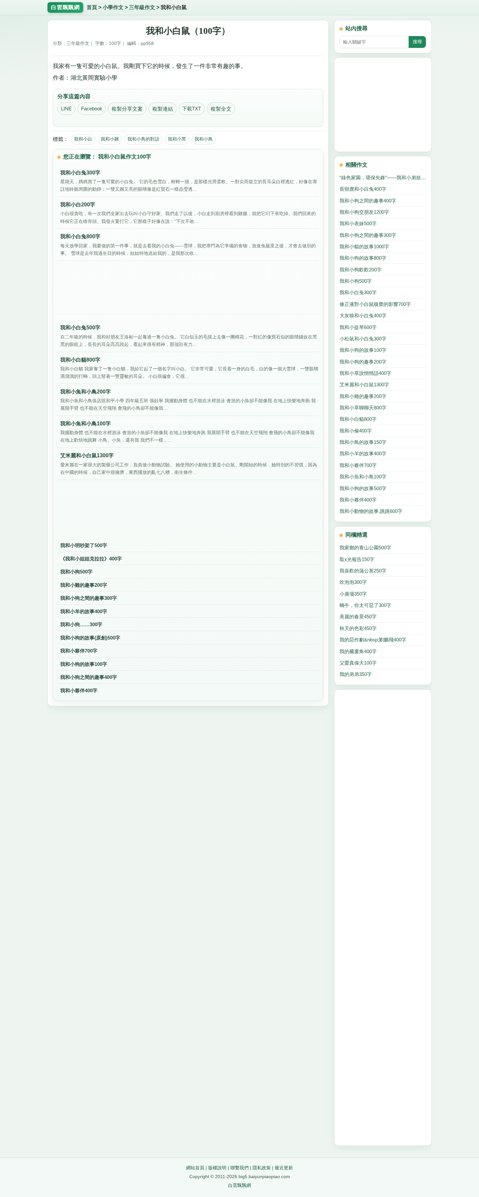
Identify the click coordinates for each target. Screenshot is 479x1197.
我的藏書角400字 (358, 651)
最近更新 (284, 1167)
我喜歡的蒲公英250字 (363, 570)
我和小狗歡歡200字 (361, 269)
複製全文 (220, 109)
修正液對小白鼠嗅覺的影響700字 (375, 304)
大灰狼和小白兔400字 (363, 315)
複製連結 (162, 109)
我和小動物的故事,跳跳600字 (371, 511)
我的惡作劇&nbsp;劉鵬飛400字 (373, 639)
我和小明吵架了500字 (83, 545)
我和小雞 (110, 139)
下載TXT (191, 108)
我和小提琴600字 (358, 327)
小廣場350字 (353, 594)
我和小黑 (177, 139)
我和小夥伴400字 (78, 690)
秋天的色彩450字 (358, 628)
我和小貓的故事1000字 (364, 246)
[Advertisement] (188, 289)
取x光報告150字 (357, 559)
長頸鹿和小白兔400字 (363, 189)
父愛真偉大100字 (358, 663)
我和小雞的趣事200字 (83, 585)
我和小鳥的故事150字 (363, 442)
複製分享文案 (127, 109)
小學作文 (113, 7)
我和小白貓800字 (358, 419)
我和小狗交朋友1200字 (364, 212)
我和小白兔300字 (358, 292)
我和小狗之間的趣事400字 (88, 677)
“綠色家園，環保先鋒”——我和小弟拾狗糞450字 (383, 177)
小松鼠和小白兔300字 (363, 338)
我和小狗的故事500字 (363, 488)
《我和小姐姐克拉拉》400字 (91, 558)
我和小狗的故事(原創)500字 (90, 637)
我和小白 (83, 139)
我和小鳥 (204, 139)
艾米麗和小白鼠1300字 (364, 384)
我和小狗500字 (76, 571)
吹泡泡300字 (353, 582)
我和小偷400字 (356, 430)
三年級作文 (142, 7)
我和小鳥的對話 (143, 139)
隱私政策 (262, 1167)
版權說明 (217, 1167)
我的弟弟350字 (356, 674)
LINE (66, 108)
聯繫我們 (239, 1167)
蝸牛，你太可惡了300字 (365, 605)
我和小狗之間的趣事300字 (88, 598)
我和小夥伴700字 (78, 651)
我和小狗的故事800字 (363, 258)
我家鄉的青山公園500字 (365, 547)
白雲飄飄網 (239, 1185)
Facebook (91, 108)
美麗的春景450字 (358, 616)
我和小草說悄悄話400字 (365, 373)
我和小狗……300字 (81, 624)
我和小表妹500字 (358, 223)
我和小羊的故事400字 (83, 611)
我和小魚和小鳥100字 (363, 476)
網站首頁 (195, 1167)
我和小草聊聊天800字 (363, 407)
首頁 (92, 7)
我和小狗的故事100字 (83, 664)
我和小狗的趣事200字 (363, 362)
